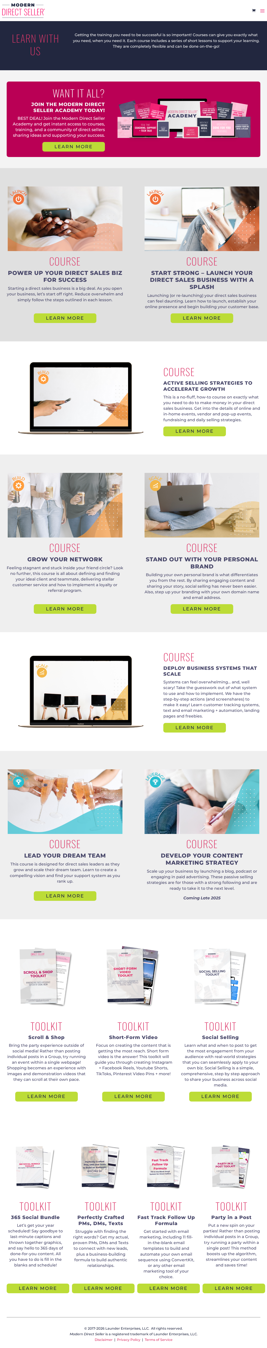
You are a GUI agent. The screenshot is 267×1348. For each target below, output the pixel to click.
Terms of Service (159, 1340)
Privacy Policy (128, 1340)
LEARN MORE (73, 146)
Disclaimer (104, 1340)
